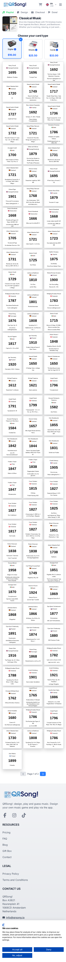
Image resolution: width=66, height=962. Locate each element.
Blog (5, 844)
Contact (7, 857)
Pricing (6, 832)
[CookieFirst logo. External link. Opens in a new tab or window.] (3, 925)
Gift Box (7, 850)
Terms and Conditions (15, 879)
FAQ (4, 838)
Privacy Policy (10, 873)
